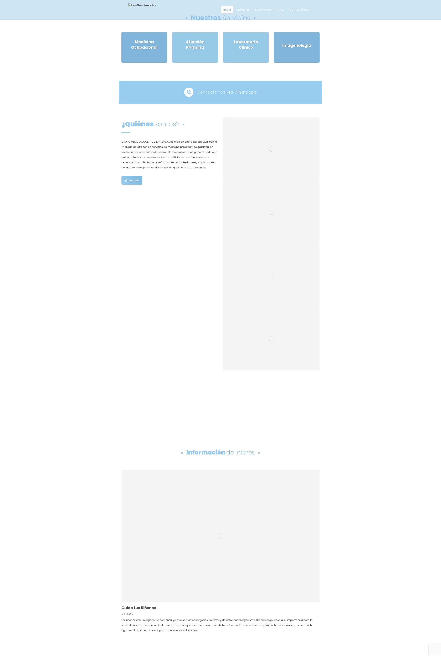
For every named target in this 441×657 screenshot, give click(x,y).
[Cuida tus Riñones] (220, 536)
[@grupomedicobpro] (145, 20)
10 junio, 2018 (127, 614)
